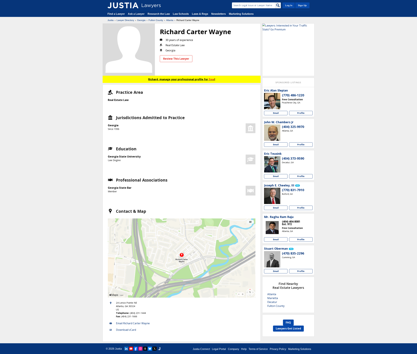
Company (233, 349)
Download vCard (126, 330)
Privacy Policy (278, 349)
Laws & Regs (200, 14)
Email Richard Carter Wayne (133, 323)
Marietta (272, 298)
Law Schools (181, 14)
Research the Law (159, 14)
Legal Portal (219, 349)
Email (276, 112)
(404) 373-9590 (293, 158)
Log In (288, 5)
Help (244, 349)
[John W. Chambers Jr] (272, 133)
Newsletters (218, 14)
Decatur (272, 302)
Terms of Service (258, 349)
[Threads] (145, 349)
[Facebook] (136, 349)
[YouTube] (131, 349)
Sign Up (302, 5)
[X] (155, 349)
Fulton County (156, 20)
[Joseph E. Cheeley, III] (272, 196)
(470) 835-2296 (293, 253)
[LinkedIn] (126, 349)
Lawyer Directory (125, 20)
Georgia (141, 20)
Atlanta (169, 20)
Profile (300, 112)
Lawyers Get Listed (288, 328)
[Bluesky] (150, 349)
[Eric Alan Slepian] (272, 101)
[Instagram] (140, 349)
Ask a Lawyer (136, 14)
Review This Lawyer (176, 58)
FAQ (288, 322)
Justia (111, 20)
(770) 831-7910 (293, 190)
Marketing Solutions (241, 14)
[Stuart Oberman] (272, 259)
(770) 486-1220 (293, 95)
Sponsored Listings (288, 82)
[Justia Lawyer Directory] (123, 5)
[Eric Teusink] (272, 164)
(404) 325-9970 (293, 127)
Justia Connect (201, 349)
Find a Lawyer (116, 14)
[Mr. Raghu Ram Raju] (272, 227)
